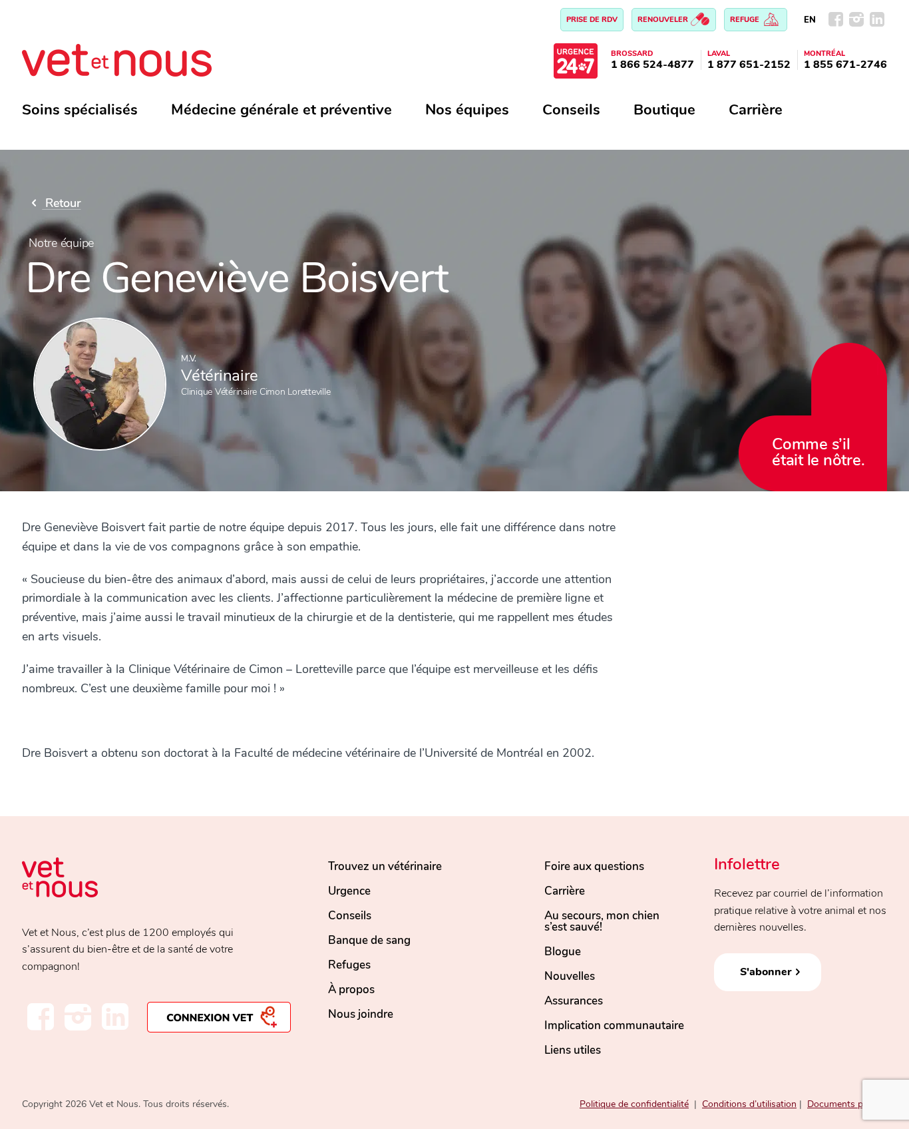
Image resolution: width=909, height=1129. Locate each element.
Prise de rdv (592, 20)
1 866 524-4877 (652, 64)
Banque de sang (369, 940)
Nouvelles (569, 976)
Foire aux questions (594, 866)
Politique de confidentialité (634, 1104)
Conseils (571, 110)
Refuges (349, 965)
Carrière (756, 110)
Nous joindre (360, 1014)
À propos (351, 989)
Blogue (562, 951)
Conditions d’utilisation (749, 1104)
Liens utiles (572, 1050)
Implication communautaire (614, 1025)
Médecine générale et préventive (281, 110)
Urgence (349, 891)
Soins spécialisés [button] (80, 110)
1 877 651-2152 (749, 64)
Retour (61, 203)
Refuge (745, 20)
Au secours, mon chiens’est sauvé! (601, 921)
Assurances (573, 1001)
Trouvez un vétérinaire (385, 866)
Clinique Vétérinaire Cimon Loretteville (255, 391)
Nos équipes (467, 110)
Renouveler (663, 20)
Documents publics (847, 1104)
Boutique (664, 110)
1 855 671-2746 (845, 64)
